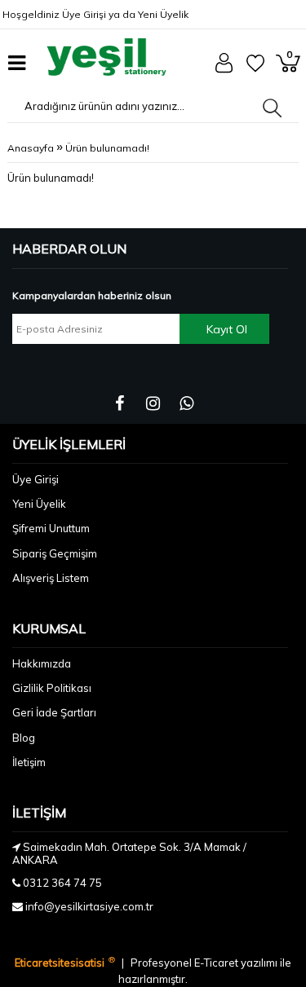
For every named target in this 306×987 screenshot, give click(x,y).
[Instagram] (153, 403)
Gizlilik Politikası (51, 687)
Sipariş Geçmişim (54, 553)
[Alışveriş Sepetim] (288, 68)
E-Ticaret (217, 962)
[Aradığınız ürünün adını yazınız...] (272, 108)
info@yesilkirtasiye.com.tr (89, 906)
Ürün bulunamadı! (107, 148)
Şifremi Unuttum (51, 528)
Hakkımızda (41, 663)
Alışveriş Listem (50, 577)
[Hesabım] (224, 69)
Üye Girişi (84, 14)
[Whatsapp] (186, 403)
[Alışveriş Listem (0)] (255, 68)
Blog (23, 737)
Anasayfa (30, 148)
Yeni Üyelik (163, 14)
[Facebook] (119, 403)
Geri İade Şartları (54, 712)
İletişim (29, 762)
